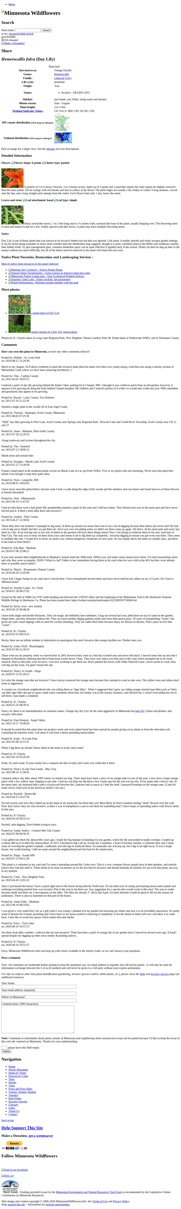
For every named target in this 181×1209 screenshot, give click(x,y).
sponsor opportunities (57, 1204)
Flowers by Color (18, 1076)
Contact (12, 1114)
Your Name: (8, 983)
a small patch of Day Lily (45, 312)
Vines (11, 1085)
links (142, 974)
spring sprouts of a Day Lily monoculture (54, 331)
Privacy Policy (121, 1201)
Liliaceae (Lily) (62, 78)
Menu (11, 4)
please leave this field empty (23, 1047)
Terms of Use (99, 1201)
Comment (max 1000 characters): (20, 1003)
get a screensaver (41, 1136)
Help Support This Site (22, 1128)
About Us (13, 1111)
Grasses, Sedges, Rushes (22, 1091)
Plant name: (7, 30)
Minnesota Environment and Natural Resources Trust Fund (89, 1192)
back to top (7, 1120)
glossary (51, 148)
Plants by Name (17, 1072)
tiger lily (139, 710)
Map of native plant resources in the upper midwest (29, 263)
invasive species (159, 974)
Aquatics (13, 1095)
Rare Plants (14, 1098)
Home (11, 1066)
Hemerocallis (61, 74)
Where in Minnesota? (13, 997)
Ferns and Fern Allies (20, 1088)
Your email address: (12, 990)
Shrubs (12, 1082)
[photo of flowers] (12, 186)
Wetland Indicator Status (27, 110)
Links (11, 1107)
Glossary (13, 1104)
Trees (11, 1079)
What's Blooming (18, 1069)
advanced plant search (21, 33)
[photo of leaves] (12, 223)
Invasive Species (17, 1101)
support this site (16, 1204)
